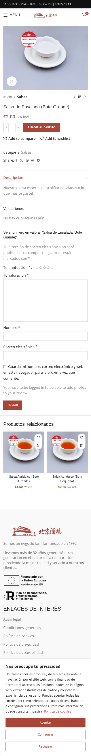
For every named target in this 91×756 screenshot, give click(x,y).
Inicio (7, 96)
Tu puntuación (16, 267)
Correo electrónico (20, 346)
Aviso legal (12, 619)
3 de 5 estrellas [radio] (44, 267)
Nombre (11, 327)
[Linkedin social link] (32, 160)
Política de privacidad (21, 644)
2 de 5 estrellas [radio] (41, 267)
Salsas (22, 96)
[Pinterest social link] (27, 160)
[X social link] (21, 160)
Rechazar (45, 746)
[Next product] (85, 97)
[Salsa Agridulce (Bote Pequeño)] (67, 452)
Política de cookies (57, 711)
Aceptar (45, 722)
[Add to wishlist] (38, 437)
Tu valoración (16, 275)
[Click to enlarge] (12, 81)
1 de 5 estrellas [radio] (37, 267)
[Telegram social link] (38, 160)
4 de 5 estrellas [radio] (48, 267)
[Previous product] (74, 97)
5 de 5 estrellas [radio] (52, 267)
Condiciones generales (22, 627)
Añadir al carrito (41, 127)
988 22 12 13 (63, 4)
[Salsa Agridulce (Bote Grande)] (23, 452)
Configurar (45, 734)
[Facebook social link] (16, 160)
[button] (38, 445)
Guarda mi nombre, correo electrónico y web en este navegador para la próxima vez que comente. (43, 372)
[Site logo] (45, 14)
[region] (45, 707)
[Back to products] (79, 97)
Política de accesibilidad (23, 652)
